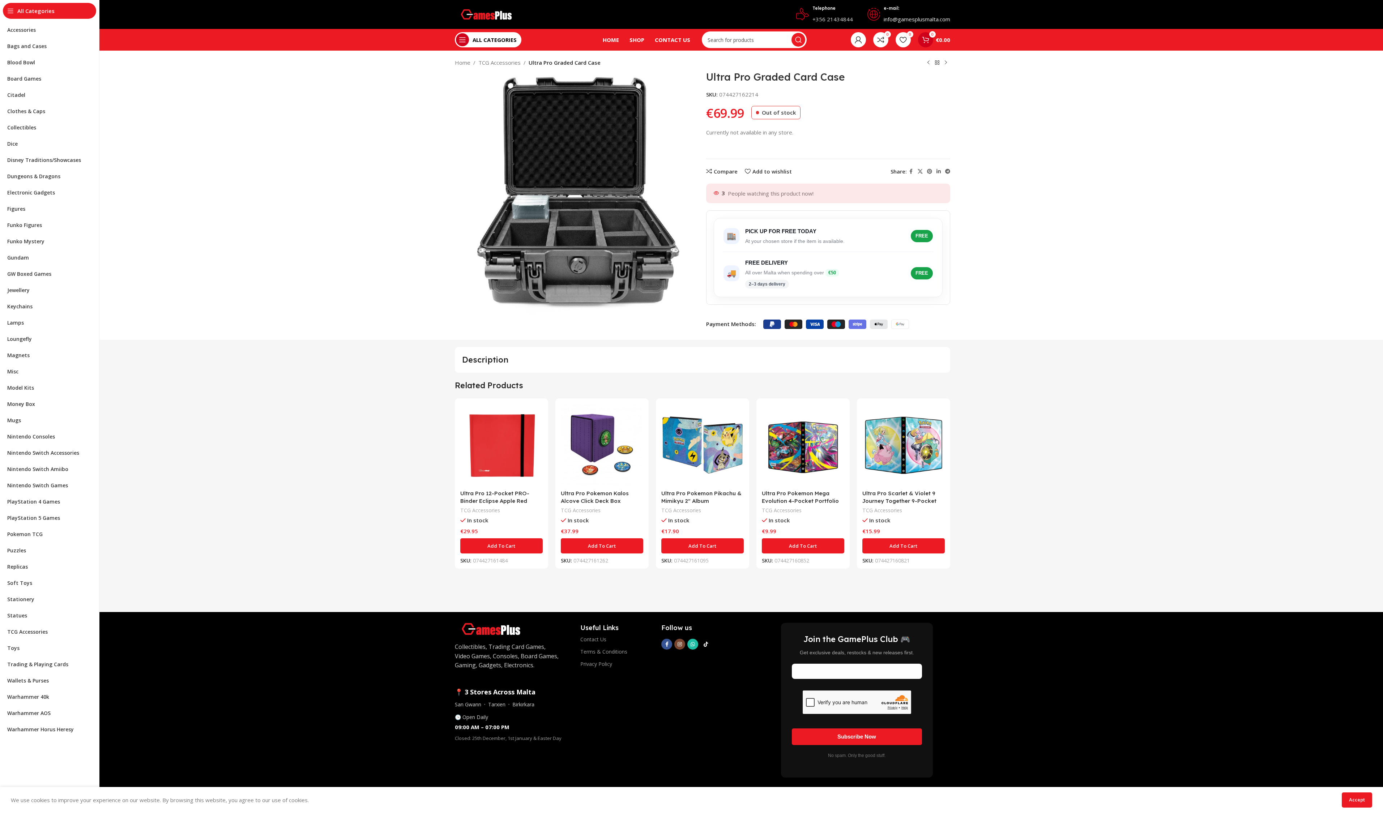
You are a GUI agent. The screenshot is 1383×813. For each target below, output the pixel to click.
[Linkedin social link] (938, 171)
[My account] (858, 40)
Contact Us (593, 639)
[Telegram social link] (947, 171)
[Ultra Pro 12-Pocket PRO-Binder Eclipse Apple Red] (501, 445)
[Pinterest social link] (929, 171)
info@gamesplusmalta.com (917, 19)
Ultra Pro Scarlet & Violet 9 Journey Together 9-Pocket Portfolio (899, 501)
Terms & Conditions (603, 651)
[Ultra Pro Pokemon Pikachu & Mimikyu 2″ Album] (702, 445)
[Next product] (946, 63)
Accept (1357, 799)
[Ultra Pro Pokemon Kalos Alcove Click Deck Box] (602, 445)
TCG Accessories (499, 62)
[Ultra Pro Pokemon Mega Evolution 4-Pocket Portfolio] (803, 445)
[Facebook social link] (911, 171)
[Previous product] (928, 63)
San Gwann (468, 704)
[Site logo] (486, 13)
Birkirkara (523, 704)
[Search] (798, 40)
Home (462, 62)
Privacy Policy (596, 663)
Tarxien (496, 704)
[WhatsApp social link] (692, 644)
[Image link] (491, 628)
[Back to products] (937, 63)
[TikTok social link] (705, 644)
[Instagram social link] (679, 644)
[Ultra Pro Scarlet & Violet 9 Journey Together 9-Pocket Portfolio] (903, 445)
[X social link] (920, 171)
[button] (501, 545)
